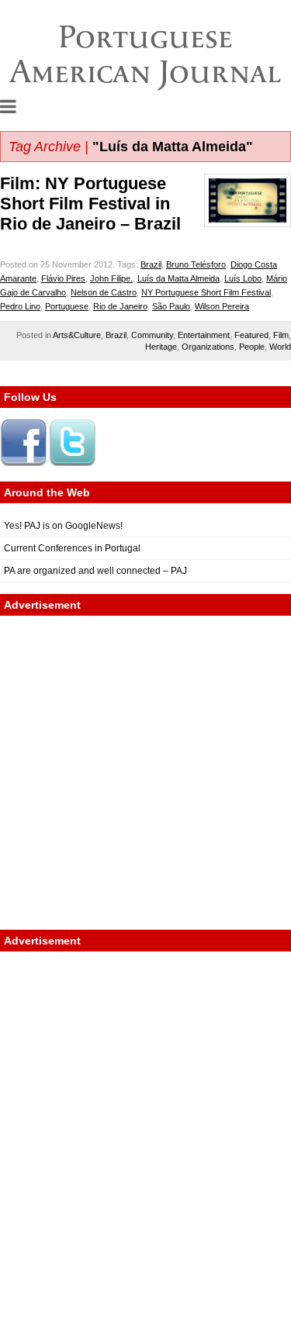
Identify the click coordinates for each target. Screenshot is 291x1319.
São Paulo (171, 306)
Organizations (208, 346)
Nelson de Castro (104, 292)
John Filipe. (111, 278)
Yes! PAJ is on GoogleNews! (63, 525)
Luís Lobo (243, 278)
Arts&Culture (77, 335)
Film (281, 335)
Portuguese (66, 306)
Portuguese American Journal (145, 54)
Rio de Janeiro (120, 306)
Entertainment (204, 335)
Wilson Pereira (222, 306)
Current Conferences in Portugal (72, 548)
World (280, 346)
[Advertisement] (145, 772)
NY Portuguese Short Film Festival (206, 292)
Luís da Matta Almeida (178, 278)
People (252, 346)
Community (152, 335)
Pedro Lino (20, 306)
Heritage (161, 346)
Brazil (150, 264)
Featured (251, 335)
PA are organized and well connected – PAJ (95, 570)
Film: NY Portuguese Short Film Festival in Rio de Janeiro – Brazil (90, 203)
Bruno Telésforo (196, 264)
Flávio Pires (63, 278)
